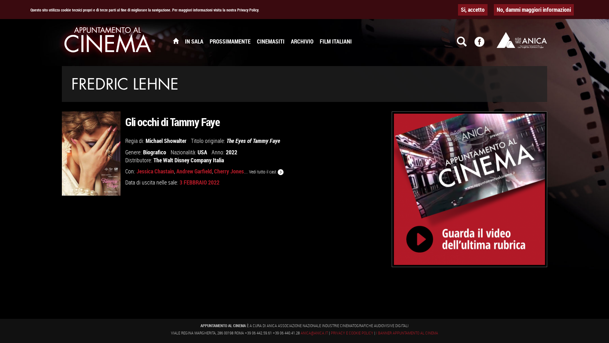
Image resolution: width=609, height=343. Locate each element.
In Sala (194, 41)
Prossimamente (230, 41)
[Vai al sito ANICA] (521, 40)
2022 (231, 152)
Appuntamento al (108, 41)
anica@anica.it (314, 333)
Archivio (302, 41)
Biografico (154, 152)
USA (202, 152)
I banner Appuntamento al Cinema (407, 333)
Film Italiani (336, 41)
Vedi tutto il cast (263, 172)
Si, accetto (473, 9)
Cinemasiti (271, 41)
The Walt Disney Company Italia (189, 160)
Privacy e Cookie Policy (352, 333)
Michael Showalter (166, 141)
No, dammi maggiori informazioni (534, 9)
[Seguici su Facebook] (483, 44)
